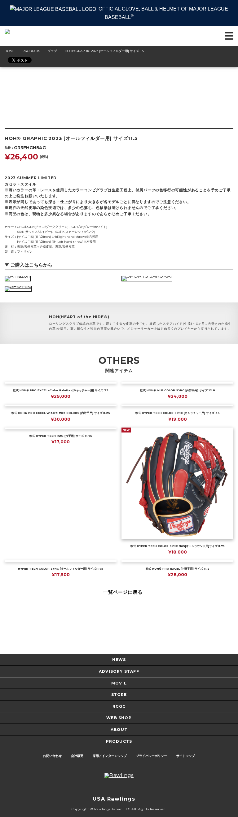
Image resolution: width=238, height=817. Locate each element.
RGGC (119, 706)
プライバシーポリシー (151, 756)
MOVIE (119, 683)
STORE (119, 694)
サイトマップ (185, 756)
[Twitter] (113, 787)
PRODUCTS (119, 741)
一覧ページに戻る (122, 592)
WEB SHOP (119, 717)
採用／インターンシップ (110, 756)
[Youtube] (137, 787)
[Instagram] (100, 787)
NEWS (119, 659)
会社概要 (77, 756)
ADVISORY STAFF (119, 671)
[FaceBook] (125, 787)
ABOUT (119, 729)
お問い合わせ (52, 756)
